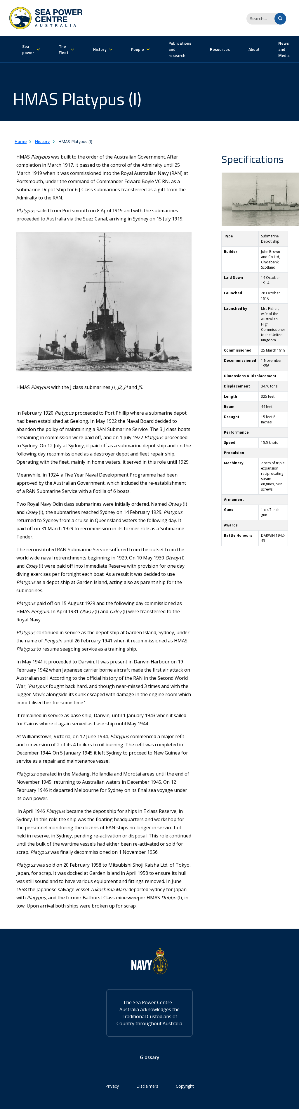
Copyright (185, 1086)
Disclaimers (147, 1086)
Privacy (112, 1086)
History (42, 141)
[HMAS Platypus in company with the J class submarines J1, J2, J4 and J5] (104, 301)
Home (21, 141)
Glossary (149, 1057)
